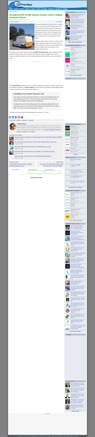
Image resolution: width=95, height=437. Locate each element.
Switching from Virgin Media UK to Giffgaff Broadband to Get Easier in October (77, 16)
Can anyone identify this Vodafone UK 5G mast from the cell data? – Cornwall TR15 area (78, 172)
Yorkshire (30, 120)
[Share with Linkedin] (13, 118)
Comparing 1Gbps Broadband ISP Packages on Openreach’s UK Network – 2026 (77, 260)
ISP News (15, 11)
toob (72, 203)
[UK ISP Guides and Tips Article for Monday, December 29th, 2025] (67, 268)
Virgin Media (73, 69)
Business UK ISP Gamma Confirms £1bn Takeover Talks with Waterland (77, 27)
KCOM (50, 24)
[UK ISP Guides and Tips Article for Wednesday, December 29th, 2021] (67, 323)
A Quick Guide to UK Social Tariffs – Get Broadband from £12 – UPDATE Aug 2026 (77, 227)
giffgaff (72, 126)
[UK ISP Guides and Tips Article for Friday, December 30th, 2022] (67, 312)
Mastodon (52, 129)
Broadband (51, 9)
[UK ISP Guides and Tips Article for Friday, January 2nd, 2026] (67, 273)
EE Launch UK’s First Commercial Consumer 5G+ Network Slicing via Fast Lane (35, 142)
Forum (38, 9)
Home (11, 9)
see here (46, 112)
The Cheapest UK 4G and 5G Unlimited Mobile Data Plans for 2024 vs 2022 (77, 305)
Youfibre (72, 53)
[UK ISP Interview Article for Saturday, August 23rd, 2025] (67, 403)
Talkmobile (73, 137)
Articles (16, 9)
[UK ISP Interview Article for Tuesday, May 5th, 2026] (67, 386)
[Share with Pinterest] (22, 118)
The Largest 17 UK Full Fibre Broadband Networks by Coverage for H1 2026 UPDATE (77, 238)
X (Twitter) (46, 129)
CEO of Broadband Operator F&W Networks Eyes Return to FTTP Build (77, 407)
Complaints (58, 9)
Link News (16, 21)
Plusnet (72, 58)
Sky (71, 148)
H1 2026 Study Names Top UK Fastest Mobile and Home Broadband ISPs (77, 249)
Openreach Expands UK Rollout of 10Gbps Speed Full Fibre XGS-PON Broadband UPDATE (38, 137)
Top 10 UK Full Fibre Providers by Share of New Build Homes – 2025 (78, 277)
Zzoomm (72, 215)
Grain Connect (74, 209)
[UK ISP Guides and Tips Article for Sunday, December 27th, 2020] (67, 290)
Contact (65, 9)
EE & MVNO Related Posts (76, 176)
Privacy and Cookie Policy (57, 436)
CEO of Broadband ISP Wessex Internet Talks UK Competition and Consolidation (77, 390)
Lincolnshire (24, 120)
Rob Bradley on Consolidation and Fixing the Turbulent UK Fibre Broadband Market (77, 401)
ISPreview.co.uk (34, 436)
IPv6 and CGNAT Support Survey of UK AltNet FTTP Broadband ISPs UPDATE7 (78, 294)
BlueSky (19, 131)
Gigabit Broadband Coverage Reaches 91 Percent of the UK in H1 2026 (78, 244)
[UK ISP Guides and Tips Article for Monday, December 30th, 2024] (67, 307)
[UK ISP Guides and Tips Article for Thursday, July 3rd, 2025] (67, 279)
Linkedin (33, 131)
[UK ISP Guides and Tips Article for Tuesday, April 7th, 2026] (67, 262)
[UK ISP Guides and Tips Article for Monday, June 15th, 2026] (67, 251)
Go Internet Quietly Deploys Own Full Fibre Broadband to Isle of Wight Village (78, 32)
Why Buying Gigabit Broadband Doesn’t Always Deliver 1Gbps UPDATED (77, 288)
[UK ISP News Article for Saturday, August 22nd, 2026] (67, 23)
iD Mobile (73, 132)
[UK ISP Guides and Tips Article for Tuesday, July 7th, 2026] (67, 245)
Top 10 (33, 9)
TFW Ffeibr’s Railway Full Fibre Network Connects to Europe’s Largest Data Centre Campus (77, 21)
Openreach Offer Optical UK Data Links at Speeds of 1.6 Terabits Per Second (34, 151)
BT (71, 64)
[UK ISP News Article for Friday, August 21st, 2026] (67, 34)
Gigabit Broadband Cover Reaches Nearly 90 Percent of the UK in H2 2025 (77, 272)
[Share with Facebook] (16, 118)
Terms (49, 436)
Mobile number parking (76, 159)
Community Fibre (74, 47)
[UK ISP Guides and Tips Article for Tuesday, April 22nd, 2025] (67, 284)
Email (11, 21)
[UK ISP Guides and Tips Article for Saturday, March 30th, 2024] (67, 329)
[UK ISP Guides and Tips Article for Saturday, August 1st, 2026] (67, 240)
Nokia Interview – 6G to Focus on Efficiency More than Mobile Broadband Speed (77, 396)
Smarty (72, 143)
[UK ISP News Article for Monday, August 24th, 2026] (67, 17)
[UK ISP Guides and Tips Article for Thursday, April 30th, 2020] (67, 234)
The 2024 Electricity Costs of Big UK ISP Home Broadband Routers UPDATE (78, 327)
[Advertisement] (61, 4)
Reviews (27, 9)
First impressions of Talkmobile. (77, 181)
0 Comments (59, 21)
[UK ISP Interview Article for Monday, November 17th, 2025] (67, 397)
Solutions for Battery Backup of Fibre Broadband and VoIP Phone (77, 322)
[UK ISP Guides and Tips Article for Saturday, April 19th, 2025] (67, 301)
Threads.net (25, 131)
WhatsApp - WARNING (76, 165)
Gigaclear (73, 198)
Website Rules (70, 436)
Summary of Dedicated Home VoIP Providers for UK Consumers (77, 310)
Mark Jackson (22, 124)
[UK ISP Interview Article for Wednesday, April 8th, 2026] (67, 392)
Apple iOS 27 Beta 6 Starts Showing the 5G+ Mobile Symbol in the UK (32, 146)
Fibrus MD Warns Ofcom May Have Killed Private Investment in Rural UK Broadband (78, 384)
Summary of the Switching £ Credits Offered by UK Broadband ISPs (77, 283)
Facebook (58, 129)
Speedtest (44, 9)
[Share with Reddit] (19, 118)
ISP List (22, 9)
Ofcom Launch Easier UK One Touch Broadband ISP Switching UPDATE (78, 316)
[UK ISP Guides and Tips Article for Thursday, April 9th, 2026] (67, 257)
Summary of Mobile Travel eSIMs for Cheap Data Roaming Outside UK (78, 255)
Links (65, 436)
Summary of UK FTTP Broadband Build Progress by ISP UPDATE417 (77, 233)
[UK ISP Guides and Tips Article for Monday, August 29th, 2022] (67, 229)
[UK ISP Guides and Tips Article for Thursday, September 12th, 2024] (67, 318)
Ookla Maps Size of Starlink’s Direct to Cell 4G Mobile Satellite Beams (32, 156)
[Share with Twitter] (10, 118)
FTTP (48, 26)
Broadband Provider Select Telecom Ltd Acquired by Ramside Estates (76, 38)
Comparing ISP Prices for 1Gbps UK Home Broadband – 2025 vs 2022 (78, 299)
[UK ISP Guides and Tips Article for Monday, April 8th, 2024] (67, 296)
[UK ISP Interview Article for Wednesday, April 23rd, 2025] (67, 409)
